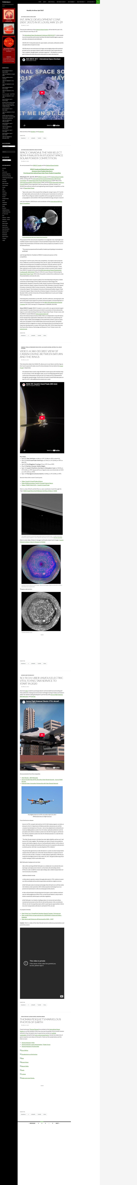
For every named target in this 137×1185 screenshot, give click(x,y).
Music (3, 200)
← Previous (31, 1123)
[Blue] (22, 1058)
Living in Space (33, 1016)
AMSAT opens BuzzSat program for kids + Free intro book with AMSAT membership (8, 117)
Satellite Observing (6, 211)
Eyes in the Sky (25, 1016)
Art (3, 170)
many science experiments (42, 1035)
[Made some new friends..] (27, 1078)
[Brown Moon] (24, 1062)
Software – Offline (6, 217)
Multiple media (41, 1016)
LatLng (12, 61)
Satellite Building (5, 210)
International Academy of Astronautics (30, 182)
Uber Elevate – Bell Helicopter (30, 777)
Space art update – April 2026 (8, 94)
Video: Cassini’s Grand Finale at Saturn (32, 481)
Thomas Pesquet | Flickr (28, 1042)
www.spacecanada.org (42, 313)
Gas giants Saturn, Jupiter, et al (50, 347)
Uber (26, 691)
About (44, 1)
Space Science (5, 227)
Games (3, 187)
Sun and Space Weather (9, 48)
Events (28, 16)
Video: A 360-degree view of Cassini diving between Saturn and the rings (41, 353)
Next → (58, 1123)
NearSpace (4, 202)
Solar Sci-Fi (4, 221)
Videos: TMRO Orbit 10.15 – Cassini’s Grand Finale (35, 485)
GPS (3, 189)
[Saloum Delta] (24, 1066)
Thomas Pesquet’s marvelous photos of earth (40, 1021)
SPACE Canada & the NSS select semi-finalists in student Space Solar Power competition (41, 155)
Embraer (33, 696)
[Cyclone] (23, 1074)
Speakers (33, 131)
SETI (3, 215)
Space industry (30, 149)
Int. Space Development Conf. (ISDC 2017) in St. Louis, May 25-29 (41, 21)
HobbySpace (6, 2)
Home (40, 1)
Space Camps (5, 223)
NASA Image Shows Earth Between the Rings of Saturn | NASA (40, 491)
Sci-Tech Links (5, 213)
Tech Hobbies (71, 1)
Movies (3, 196)
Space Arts (33, 16)
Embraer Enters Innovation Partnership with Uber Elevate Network (40, 783)
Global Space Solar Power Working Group (40, 180)
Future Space (5, 185)
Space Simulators (5, 229)
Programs (41, 131)
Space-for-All (51, 1)
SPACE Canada (37, 165)
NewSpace (4, 204)
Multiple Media (5, 198)
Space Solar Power (29, 188)
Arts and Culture (61, 1)
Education (4, 181)
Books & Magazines (6, 173)
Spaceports (4, 234)
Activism (23, 16)
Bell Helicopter (24, 696)
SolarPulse (9, 56)
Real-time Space (80, 1)
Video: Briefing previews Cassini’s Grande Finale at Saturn (37, 483)
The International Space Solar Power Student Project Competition (34, 237)
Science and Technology (27, 675)
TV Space (4, 238)
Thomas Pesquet (34, 1029)
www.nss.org (23, 329)
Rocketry (4, 208)
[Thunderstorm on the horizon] (28, 1054)
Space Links (4, 225)
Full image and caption (58, 537)
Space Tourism (5, 230)
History (3, 191)
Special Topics (5, 236)
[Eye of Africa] (24, 1050)
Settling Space (90, 1)
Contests (4, 179)
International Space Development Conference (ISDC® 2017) (39, 35)
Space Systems (38, 149)
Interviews (4, 192)
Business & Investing (6, 175)
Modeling (4, 194)
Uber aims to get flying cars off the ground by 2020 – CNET (37, 919)
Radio (3, 206)
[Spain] (22, 1070)
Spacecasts (4, 232)
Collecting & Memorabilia (7, 177)
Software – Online (6, 219)
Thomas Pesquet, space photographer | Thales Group (36, 1044)
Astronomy (4, 172)
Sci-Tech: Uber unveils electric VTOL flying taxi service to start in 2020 (41, 680)
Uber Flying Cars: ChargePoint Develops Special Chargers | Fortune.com (41, 913)
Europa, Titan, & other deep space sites (31, 347)
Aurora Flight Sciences (57, 694)
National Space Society (42, 29)
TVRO (3, 240)
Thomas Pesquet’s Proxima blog (30, 1046)
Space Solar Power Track (26, 274)
